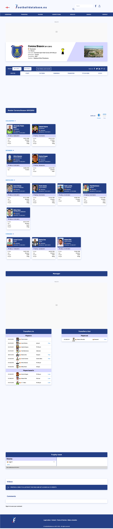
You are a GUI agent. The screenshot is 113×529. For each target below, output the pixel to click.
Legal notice (47, 520)
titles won (85, 73)
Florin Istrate (43, 186)
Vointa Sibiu (39, 358)
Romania (17, 131)
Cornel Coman (17, 239)
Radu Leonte (68, 186)
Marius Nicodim (81, 339)
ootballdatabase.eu (32, 7)
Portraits (99, 118)
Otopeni (38, 354)
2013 (8, 464)
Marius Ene (42, 239)
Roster (13, 73)
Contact (54, 520)
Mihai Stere (17, 210)
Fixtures (42, 73)
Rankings (57, 73)
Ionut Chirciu (17, 186)
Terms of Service (61, 520)
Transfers (71, 73)
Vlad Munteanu (94, 186)
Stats (100, 73)
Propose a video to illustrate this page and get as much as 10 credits (33, 487)
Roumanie (33, 49)
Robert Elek (67, 239)
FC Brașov (38, 347)
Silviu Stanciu (17, 156)
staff (27, 73)
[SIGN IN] (99, 5)
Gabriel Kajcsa (43, 126)
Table (104, 118)
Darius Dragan (43, 156)
